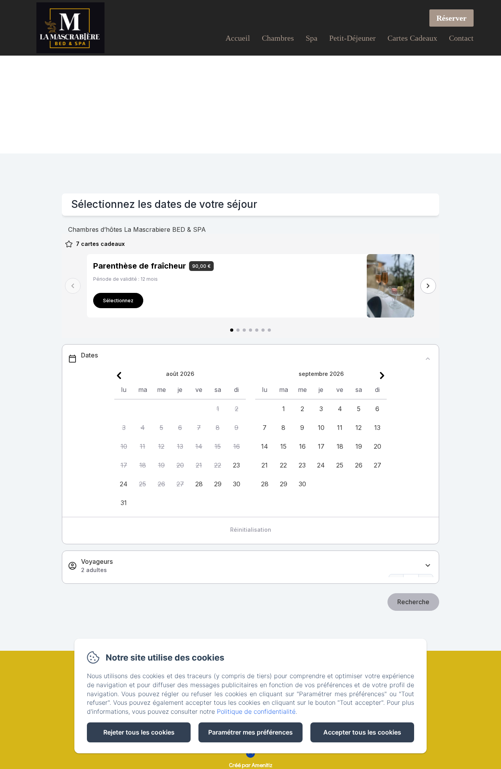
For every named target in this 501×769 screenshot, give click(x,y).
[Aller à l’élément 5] (256, 330)
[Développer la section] (428, 565)
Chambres (278, 38)
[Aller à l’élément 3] (244, 330)
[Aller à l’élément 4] (250, 330)
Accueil (237, 38)
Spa (311, 38)
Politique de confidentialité (256, 711)
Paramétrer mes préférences (250, 732)
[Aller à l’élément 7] (269, 330)
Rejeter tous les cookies (139, 732)
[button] (217, 408)
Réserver (451, 18)
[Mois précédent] (119, 375)
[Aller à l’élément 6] (263, 330)
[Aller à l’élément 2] (238, 330)
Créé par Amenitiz (250, 765)
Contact (461, 38)
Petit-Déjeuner (352, 38)
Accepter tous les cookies (362, 732)
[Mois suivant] (382, 375)
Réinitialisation (250, 529)
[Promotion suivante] (428, 286)
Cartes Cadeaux (412, 38)
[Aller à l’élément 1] (231, 330)
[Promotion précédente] (73, 286)
